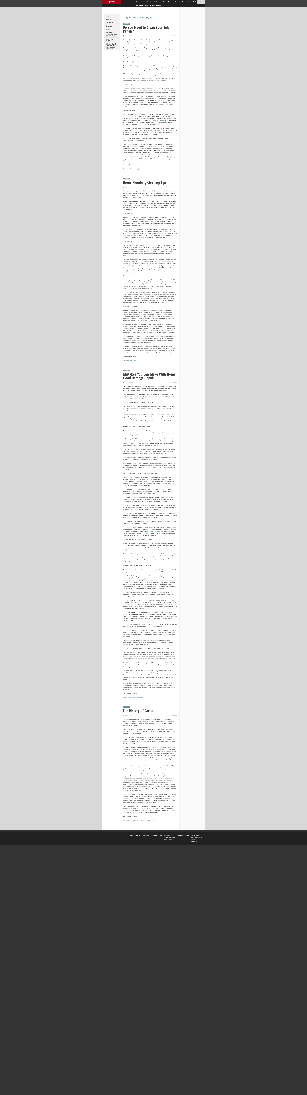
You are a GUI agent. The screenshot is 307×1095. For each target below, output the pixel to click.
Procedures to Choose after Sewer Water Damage (175, 1)
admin (175, 35)
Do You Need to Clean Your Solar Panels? (147, 29)
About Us (143, 1)
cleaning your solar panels (156, 120)
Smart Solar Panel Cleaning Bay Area (133, 169)
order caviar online (148, 776)
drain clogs (129, 217)
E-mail (162, 1)
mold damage (154, 310)
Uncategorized (126, 23)
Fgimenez (111, 2)
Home (137, 1)
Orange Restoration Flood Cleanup (133, 697)
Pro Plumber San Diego (129, 360)
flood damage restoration (153, 531)
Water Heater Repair (192, 1)
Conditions (156, 1)
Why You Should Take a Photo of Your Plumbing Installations (148, 5)
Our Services (149, 1)
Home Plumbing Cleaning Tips (145, 182)
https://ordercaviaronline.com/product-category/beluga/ (138, 820)
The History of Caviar (138, 710)
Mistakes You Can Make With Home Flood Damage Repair (149, 376)
